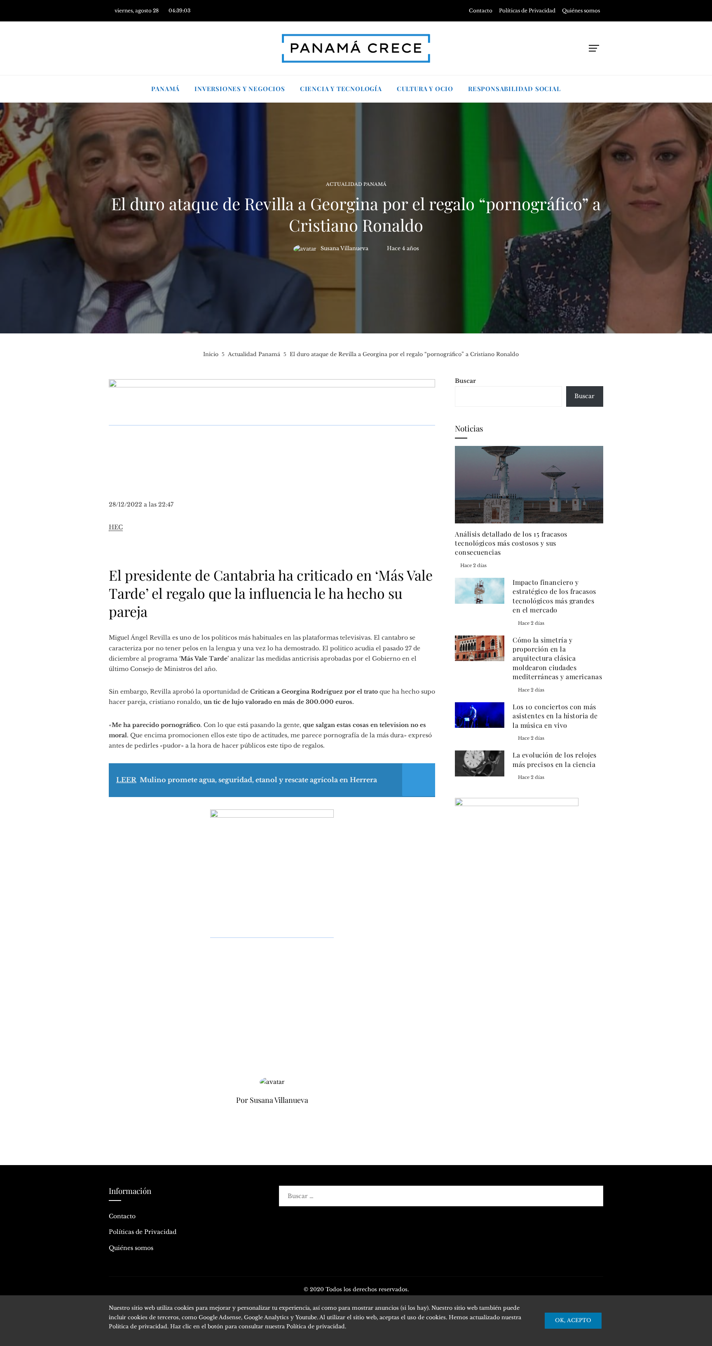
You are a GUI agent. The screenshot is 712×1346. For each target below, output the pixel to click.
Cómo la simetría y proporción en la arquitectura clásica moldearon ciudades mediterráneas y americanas (557, 658)
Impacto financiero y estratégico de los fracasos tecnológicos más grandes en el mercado (554, 596)
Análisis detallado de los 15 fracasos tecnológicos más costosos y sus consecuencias (511, 543)
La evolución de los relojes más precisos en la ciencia (555, 759)
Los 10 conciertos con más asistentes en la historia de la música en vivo (555, 715)
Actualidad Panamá (356, 184)
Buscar (465, 381)
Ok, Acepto (573, 1320)
